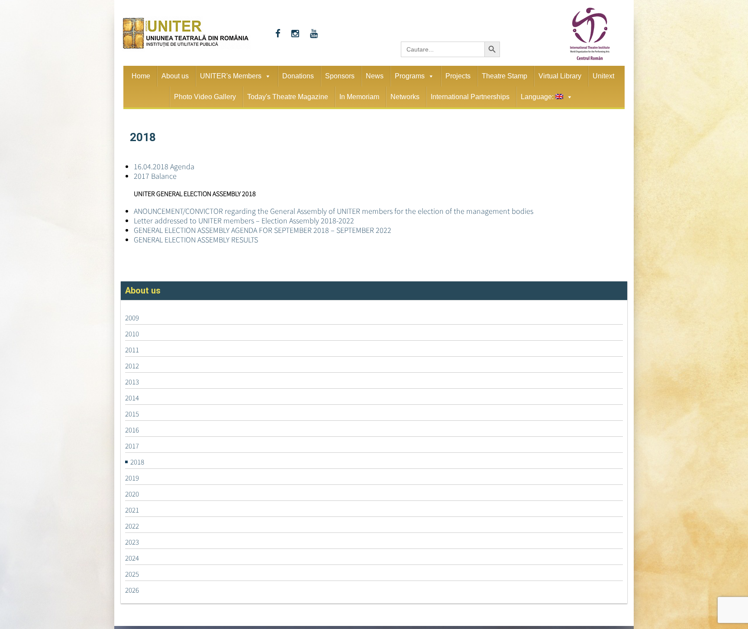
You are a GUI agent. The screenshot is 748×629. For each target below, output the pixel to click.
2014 (132, 398)
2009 (132, 318)
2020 (132, 494)
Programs (410, 76)
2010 (132, 334)
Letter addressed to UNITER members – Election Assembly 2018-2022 (244, 221)
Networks (404, 96)
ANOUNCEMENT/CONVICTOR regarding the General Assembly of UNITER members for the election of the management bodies (333, 211)
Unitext (603, 76)
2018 (137, 462)
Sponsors (340, 76)
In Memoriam (359, 96)
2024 (132, 558)
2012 (132, 366)
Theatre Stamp (504, 76)
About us (175, 76)
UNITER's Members (230, 76)
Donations (298, 76)
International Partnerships (470, 96)
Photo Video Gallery (205, 96)
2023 (132, 542)
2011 (132, 350)
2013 (132, 382)
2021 (132, 510)
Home (141, 76)
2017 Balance (155, 176)
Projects (458, 76)
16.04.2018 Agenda (164, 166)
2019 (132, 478)
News (375, 76)
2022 (132, 526)
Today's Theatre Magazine (287, 96)
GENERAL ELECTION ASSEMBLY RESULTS (196, 240)
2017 (132, 446)
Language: (538, 96)
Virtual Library (559, 76)
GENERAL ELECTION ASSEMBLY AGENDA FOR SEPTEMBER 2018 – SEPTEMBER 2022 (262, 230)
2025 (132, 574)
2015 (132, 414)
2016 (132, 430)
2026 (132, 590)
